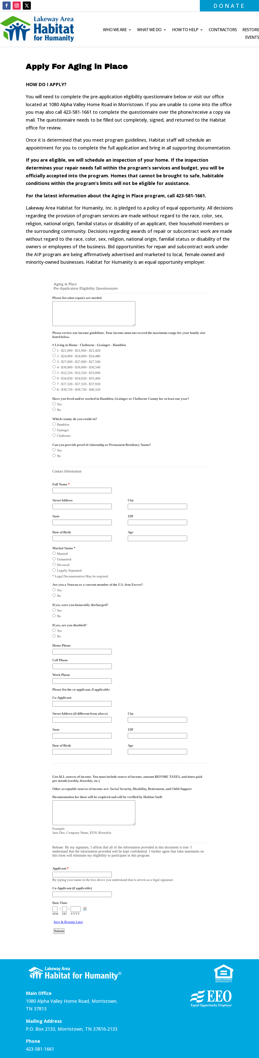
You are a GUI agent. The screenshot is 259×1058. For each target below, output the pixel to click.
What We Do (149, 30)
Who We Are (114, 30)
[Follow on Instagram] (17, 6)
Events (252, 37)
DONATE (229, 5)
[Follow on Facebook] (7, 6)
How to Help (185, 30)
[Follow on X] (27, 6)
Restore (250, 30)
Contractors (223, 30)
